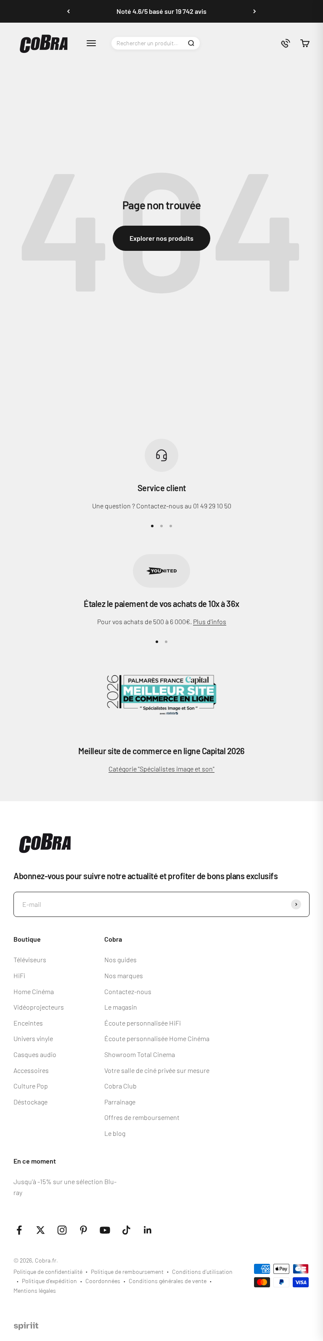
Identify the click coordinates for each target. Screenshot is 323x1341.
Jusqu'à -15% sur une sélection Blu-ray (64, 1186)
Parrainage (119, 1102)
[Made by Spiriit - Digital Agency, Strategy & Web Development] (26, 1327)
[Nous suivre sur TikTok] (126, 1230)
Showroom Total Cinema (139, 1054)
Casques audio (34, 1054)
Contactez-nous (127, 991)
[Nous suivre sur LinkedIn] (148, 1230)
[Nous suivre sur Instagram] (62, 1230)
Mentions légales (34, 1290)
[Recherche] (191, 43)
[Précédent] (68, 11)
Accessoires (31, 1070)
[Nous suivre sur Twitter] (40, 1230)
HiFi (19, 975)
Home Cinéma (33, 991)
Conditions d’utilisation (202, 1271)
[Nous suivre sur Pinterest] (83, 1230)
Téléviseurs (29, 959)
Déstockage (30, 1102)
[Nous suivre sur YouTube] (105, 1230)
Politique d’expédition (49, 1280)
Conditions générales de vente (168, 1280)
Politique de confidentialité (47, 1271)
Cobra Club (120, 1086)
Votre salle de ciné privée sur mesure (156, 1070)
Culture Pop (30, 1086)
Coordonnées (102, 1280)
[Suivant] (254, 11)
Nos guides (120, 959)
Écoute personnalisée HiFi (142, 1023)
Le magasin (120, 1007)
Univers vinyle (33, 1038)
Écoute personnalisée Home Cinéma (156, 1038)
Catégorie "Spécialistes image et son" (161, 769)
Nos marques (123, 975)
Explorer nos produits (161, 238)
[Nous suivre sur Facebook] (19, 1230)
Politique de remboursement (127, 1271)
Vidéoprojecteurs (38, 1007)
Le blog (114, 1133)
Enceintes (28, 1023)
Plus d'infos (209, 621)
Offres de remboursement (142, 1117)
